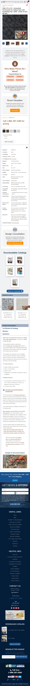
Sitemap (15, 546)
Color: (4, 128)
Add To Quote (9, 141)
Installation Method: (7, 135)
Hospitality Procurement (15, 564)
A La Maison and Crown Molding (16, 630)
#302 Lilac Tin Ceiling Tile (13, 346)
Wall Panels (10, 80)
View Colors (14, 180)
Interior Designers (15, 568)
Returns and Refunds (15, 531)
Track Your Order (15, 529)
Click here (14, 159)
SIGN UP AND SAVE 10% (21, 656)
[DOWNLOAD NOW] (12, 665)
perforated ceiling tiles (19, 395)
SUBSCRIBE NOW (15, 504)
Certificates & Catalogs (10, 328)
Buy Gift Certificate (15, 536)
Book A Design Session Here (15, 243)
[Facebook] (27, 147)
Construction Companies (15, 561)
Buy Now (15, 480)
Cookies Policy (15, 578)
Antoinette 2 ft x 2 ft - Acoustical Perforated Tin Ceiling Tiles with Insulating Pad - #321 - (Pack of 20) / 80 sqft (8, 317)
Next (26, 43)
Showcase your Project (15, 522)
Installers (15, 566)
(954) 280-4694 (15, 603)
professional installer (15, 90)
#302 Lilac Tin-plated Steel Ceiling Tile (13, 429)
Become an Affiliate (15, 527)
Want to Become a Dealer (15, 524)
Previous (3, 43)
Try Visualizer (15, 110)
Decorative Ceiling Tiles (12, 684)
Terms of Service (13, 500)
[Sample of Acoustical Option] (15, 461)
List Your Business (15, 571)
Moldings (19, 76)
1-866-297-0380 (15, 598)
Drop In (5, 138)
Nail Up (5, 136)
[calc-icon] (15, 64)
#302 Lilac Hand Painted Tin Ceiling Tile (14, 431)
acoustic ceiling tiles (15, 439)
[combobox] (17, 493)
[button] (21, 5)
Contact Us (15, 543)
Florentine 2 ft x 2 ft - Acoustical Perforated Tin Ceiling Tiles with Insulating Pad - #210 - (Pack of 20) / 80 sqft (22, 317)
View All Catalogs (14, 291)
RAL (14, 209)
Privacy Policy (7, 500)
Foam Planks (19, 80)
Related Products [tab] (8, 295)
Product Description (9, 325)
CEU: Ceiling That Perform (15, 538)
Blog (15, 517)
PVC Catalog (11, 638)
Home (15, 515)
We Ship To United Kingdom (15, 519)
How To (7, 89)
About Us (15, 541)
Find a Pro (15, 554)
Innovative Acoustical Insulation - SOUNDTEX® (14, 390)
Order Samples (15, 222)
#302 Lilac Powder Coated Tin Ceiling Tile (14, 433)
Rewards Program (15, 534)
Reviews (5, 331)
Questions (6, 334)
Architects (15, 559)
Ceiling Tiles (10, 76)
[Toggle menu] (2, 2)
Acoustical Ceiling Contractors (15, 557)
